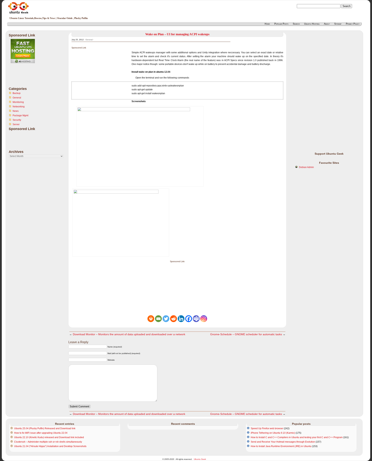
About (327, 23)
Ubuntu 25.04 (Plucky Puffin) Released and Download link (44, 428)
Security (17, 120)
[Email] (158, 318)
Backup (17, 93)
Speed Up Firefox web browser (267, 428)
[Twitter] (166, 318)
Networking (19, 106)
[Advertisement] (24, 77)
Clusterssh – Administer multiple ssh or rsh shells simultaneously (48, 441)
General (17, 97)
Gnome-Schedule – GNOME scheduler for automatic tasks (246, 334)
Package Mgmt (20, 115)
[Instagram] (203, 318)
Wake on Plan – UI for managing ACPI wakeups (177, 34)
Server (16, 124)
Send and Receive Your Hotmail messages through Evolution (283, 441)
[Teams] (196, 318)
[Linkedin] (181, 318)
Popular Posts (281, 23)
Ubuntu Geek (200, 459)
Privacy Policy (352, 23)
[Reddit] (173, 318)
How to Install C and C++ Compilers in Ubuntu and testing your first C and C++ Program (297, 437)
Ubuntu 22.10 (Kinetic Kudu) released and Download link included (49, 437)
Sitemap (337, 23)
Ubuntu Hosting (311, 23)
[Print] (150, 318)
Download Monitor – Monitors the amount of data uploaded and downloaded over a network (129, 334)
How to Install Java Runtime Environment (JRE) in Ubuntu (281, 446)
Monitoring (18, 102)
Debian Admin (306, 167)
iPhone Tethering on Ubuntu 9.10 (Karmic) (273, 433)
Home (267, 23)
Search (296, 23)
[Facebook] (188, 318)
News (16, 111)
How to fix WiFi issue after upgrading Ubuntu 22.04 (40, 433)
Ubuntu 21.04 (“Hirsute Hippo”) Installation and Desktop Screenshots (50, 446)
